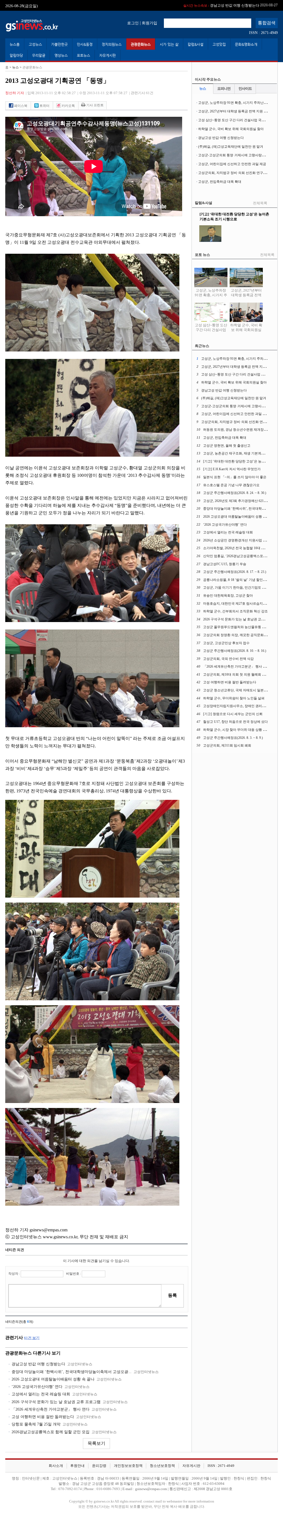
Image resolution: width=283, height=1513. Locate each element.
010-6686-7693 (108, 1489)
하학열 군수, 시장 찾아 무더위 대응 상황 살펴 (236, 730)
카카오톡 (68, 106)
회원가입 (149, 23)
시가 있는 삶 (169, 44)
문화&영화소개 (246, 44)
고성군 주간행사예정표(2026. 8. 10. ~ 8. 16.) (234, 651)
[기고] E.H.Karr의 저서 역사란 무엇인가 (232, 469)
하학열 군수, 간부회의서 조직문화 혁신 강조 (235, 611)
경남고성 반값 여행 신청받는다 (38, 1364)
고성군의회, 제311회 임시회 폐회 (227, 745)
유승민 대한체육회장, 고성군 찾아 (228, 595)
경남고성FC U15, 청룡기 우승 (224, 564)
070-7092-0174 (70, 1489)
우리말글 (38, 55)
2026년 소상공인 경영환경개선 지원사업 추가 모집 (240, 540)
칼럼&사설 (195, 44)
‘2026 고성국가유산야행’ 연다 (37, 1387)
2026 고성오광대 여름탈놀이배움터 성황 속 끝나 (53, 1379)
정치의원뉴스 (112, 44)
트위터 (44, 106)
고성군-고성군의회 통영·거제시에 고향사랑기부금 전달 (238, 155)
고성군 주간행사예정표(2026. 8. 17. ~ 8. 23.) (234, 572)
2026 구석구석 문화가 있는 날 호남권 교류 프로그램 (56, 1402)
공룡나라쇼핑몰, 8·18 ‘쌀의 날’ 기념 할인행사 (236, 580)
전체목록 (260, 203)
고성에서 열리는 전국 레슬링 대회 (41, 1394)
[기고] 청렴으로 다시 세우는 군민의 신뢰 (233, 714)
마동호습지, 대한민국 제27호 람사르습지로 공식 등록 (242, 603)
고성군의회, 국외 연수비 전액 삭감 (228, 659)
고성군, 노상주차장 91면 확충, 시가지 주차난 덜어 (234, 103)
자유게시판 (107, 55)
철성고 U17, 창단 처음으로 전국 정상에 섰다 (235, 722)
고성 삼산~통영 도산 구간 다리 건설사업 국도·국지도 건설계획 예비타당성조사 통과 (211, 334)
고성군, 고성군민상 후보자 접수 (226, 643)
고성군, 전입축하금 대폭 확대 (219, 182)
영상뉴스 (61, 55)
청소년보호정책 (162, 1466)
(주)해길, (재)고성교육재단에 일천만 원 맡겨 (220, 5)
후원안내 (77, 1466)
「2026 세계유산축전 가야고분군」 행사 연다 (51, 1409)
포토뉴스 (83, 55)
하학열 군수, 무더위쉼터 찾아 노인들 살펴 (233, 698)
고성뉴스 (35, 44)
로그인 (133, 23)
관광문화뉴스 (141, 44)
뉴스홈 (15, 44)
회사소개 (56, 1466)
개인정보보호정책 (128, 1466)
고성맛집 (219, 44)
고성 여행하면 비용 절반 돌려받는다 (43, 1417)
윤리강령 (99, 1466)
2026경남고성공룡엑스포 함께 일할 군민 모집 (51, 1432)
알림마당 (16, 55)
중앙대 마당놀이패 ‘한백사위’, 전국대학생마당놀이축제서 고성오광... (72, 1372)
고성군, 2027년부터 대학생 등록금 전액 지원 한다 (234, 111)
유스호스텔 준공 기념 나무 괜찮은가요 (231, 485)
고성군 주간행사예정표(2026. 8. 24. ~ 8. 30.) (234, 493)
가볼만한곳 (59, 44)
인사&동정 (85, 44)
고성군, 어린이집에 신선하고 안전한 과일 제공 (232, 164)
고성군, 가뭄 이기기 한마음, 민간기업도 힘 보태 (238, 587)
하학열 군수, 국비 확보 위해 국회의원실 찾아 (231, 129)
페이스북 (20, 106)
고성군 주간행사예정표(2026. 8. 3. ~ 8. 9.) (233, 738)
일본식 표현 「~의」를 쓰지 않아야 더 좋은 (234, 477)
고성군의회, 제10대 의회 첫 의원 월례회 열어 (236, 674)
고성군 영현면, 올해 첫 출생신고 (226, 446)
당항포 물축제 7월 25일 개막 (36, 1424)
